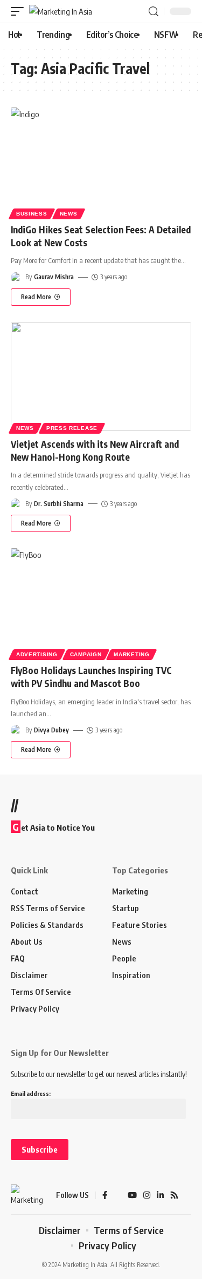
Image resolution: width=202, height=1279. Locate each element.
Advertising (37, 654)
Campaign (86, 654)
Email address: (31, 1093)
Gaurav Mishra (54, 277)
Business (31, 214)
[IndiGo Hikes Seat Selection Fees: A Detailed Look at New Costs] (101, 161)
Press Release (71, 428)
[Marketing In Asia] (60, 11)
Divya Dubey (51, 730)
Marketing (131, 654)
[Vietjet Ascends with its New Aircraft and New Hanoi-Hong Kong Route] (101, 376)
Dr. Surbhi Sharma (58, 504)
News (69, 214)
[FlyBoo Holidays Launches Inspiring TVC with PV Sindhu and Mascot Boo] (101, 602)
